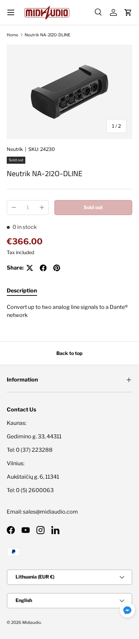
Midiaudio (31, 622)
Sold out (93, 207)
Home (12, 34)
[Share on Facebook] (43, 268)
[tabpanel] (69, 311)
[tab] (22, 290)
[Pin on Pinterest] (56, 268)
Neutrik (15, 149)
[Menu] (10, 12)
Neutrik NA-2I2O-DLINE (48, 34)
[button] (128, 12)
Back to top (69, 353)
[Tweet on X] (29, 268)
